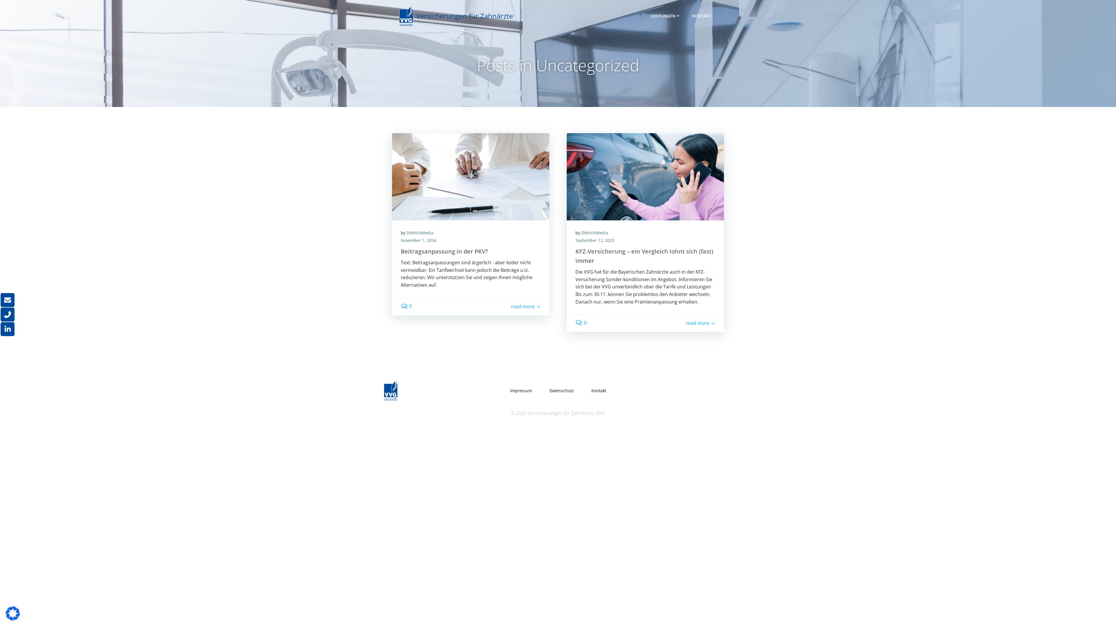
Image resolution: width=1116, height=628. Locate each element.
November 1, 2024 (418, 240)
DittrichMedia (420, 233)
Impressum (521, 390)
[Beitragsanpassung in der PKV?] (470, 176)
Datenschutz (562, 390)
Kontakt (701, 16)
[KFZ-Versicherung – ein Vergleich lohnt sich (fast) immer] (645, 176)
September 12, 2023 (594, 240)
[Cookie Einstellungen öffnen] (13, 618)
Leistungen (662, 16)
